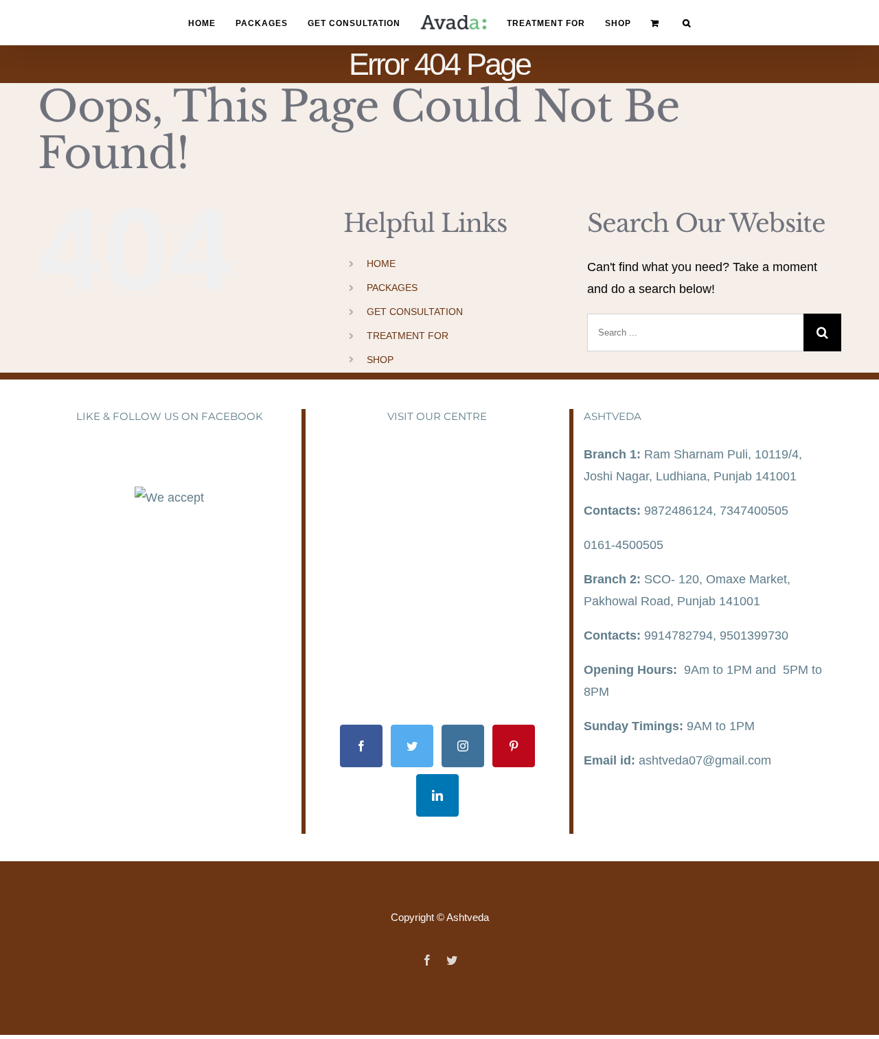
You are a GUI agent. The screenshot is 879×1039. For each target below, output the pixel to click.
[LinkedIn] (437, 795)
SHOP (380, 359)
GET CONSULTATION (415, 311)
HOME (381, 263)
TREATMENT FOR (407, 335)
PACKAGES (392, 287)
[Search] (669, 23)
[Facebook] (361, 746)
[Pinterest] (513, 746)
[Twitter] (412, 746)
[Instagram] (463, 746)
